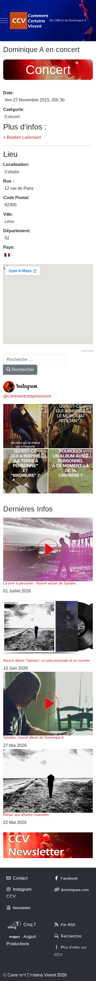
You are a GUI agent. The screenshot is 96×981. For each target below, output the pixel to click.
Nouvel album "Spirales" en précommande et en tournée (46, 660)
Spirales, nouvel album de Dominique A (33, 737)
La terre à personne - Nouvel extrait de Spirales (39, 583)
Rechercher (22, 369)
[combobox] (34, 360)
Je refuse (25, 976)
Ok (6, 976)
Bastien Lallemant (24, 137)
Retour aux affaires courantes (26, 815)
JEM (91, 351)
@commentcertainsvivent (27, 396)
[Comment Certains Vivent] (48, 20)
